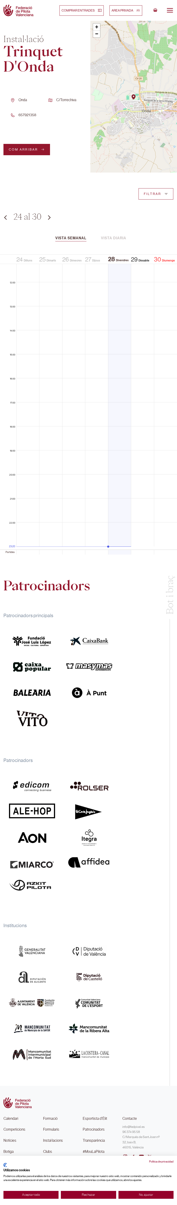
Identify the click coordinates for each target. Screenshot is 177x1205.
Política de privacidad (161, 1161)
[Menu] (170, 10)
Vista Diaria (113, 238)
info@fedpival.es (133, 1127)
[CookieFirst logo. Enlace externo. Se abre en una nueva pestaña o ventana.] (5, 1165)
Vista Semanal (70, 238)
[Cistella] (155, 10)
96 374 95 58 (131, 1132)
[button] (133, 97)
